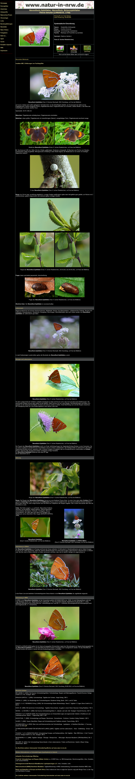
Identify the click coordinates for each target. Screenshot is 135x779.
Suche (2, 41)
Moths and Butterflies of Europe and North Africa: (31, 769)
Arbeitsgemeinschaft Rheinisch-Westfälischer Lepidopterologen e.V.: (37, 763)
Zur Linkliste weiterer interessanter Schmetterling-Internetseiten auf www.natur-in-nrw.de (43, 775)
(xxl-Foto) (60, 51)
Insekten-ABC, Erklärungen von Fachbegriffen (30, 63)
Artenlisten (3, 9)
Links (2, 21)
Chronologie (4, 18)
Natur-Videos (4, 30)
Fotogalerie (3, 33)
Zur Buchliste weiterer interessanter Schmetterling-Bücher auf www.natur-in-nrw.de (41, 748)
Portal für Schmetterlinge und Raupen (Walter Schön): (32, 759)
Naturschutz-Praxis (6, 15)
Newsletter (3, 27)
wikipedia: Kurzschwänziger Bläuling (27, 756)
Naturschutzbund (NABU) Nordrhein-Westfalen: (30, 766)
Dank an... (3, 36)
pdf (26, 725)
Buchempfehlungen (6, 24)
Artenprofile (4, 12)
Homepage (3, 3)
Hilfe (1, 47)
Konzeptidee (4, 6)
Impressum (3, 50)
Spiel (2, 38)
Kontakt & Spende (5, 44)
